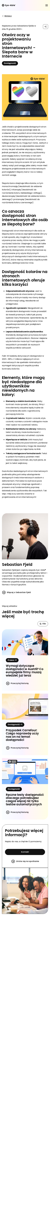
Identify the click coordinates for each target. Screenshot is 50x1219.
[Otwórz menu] (46, 5)
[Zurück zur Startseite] (8, 5)
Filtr (44, 623)
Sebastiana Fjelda (25, 25)
